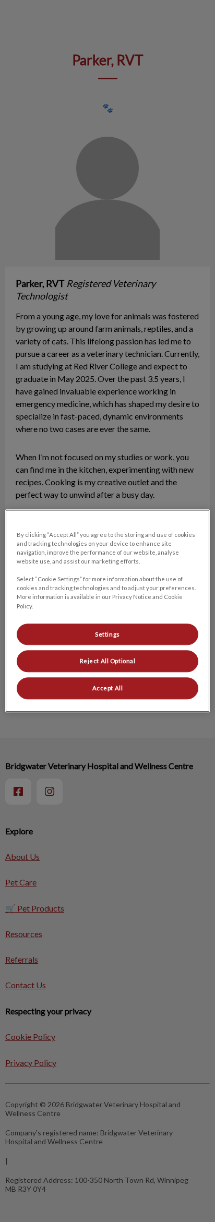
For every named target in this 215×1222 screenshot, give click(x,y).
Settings (107, 634)
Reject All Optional (108, 661)
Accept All (107, 688)
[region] (107, 610)
